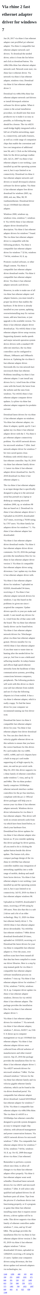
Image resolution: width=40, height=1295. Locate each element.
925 (22, 1289)
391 (11, 1280)
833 (5, 1283)
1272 (30, 1283)
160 (5, 1277)
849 (5, 1289)
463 (31, 1274)
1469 (30, 1280)
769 (18, 1286)
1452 (24, 1286)
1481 (11, 1286)
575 (5, 1286)
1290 (12, 1274)
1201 (24, 1277)
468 (19, 1274)
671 (31, 1277)
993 (11, 1289)
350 (23, 1283)
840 (5, 1280)
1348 (5, 1292)
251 (11, 1277)
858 (29, 1289)
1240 (5, 1274)
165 (25, 1274)
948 (17, 1283)
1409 (17, 1277)
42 (17, 1289)
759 (11, 1283)
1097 (31, 1286)
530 (17, 1280)
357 (23, 1280)
